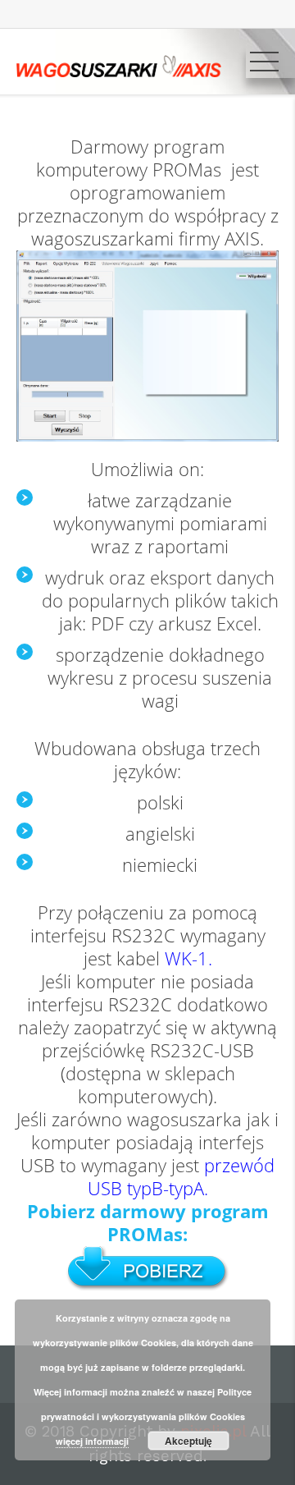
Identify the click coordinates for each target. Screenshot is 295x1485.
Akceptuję (188, 1440)
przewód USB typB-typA (181, 1176)
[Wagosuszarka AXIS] (118, 65)
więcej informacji (92, 1441)
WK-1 (186, 958)
